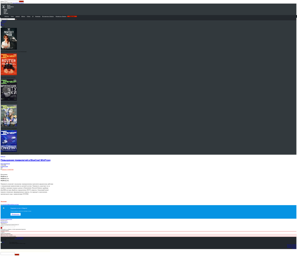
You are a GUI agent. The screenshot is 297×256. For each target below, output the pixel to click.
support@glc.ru (20, 237)
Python (28, 16)
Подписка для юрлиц (291, 245)
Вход (295, 2)
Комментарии (4, 166)
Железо (23, 16)
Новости (3, 156)
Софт (17, 204)
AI (32, 16)
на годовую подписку (18, 2)
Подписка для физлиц (291, 244)
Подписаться (15, 214)
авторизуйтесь (4, 222)
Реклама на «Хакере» (61, 16)
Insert (17, 254)
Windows (6, 16)
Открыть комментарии (6, 219)
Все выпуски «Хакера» (48, 16)
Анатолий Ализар (5, 163)
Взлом (10, 204)
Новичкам (37, 16)
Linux (12, 16)
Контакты (294, 248)
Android (18, 16)
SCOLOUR (6, 204)
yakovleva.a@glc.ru (19, 238)
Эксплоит (4, 201)
